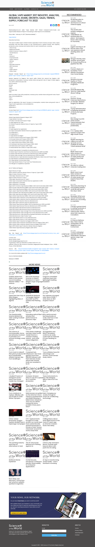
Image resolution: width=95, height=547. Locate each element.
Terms (77, 528)
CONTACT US (34, 9)
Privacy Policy (78, 530)
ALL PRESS (26, 9)
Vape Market (12, 37)
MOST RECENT (18, 9)
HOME (11, 9)
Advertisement (79, 532)
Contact (77, 535)
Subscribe (54, 535)
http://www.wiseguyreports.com (36, 253)
